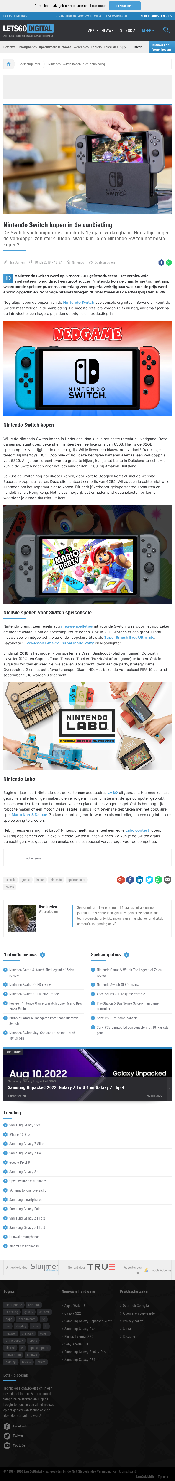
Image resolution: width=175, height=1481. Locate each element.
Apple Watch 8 (74, 1306)
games (26, 880)
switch (10, 887)
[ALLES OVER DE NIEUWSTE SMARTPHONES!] (28, 28)
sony (35, 1326)
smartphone (14, 1305)
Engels (166, 16)
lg (46, 1326)
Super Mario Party (78, 643)
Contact (128, 1329)
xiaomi (10, 1348)
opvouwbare (27, 1319)
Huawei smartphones (24, 1237)
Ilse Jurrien (17, 262)
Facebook (20, 1426)
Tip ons (163, 1477)
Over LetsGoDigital (136, 1306)
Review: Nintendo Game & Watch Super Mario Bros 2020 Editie (46, 1006)
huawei (11, 1333)
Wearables (81, 47)
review (26, 1362)
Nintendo (78, 262)
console (10, 880)
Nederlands (150, 16)
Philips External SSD (79, 1336)
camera (44, 1312)
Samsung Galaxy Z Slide (26, 1144)
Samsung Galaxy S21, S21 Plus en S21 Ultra (121, 16)
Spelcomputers (29, 64)
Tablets (96, 47)
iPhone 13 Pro (19, 1134)
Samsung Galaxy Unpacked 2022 (88, 1321)
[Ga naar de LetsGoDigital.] (8, 64)
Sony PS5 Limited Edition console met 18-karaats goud (133, 1030)
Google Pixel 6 (19, 1162)
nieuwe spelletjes (77, 626)
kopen (40, 880)
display (21, 1326)
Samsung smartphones (25, 1200)
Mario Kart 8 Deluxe (29, 815)
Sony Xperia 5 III (76, 1344)
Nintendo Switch (78, 302)
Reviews (9, 47)
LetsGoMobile (145, 1477)
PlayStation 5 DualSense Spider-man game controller (128, 1006)
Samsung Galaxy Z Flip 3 (27, 1227)
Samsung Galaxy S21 (24, 1172)
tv (22, 1348)
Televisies (111, 47)
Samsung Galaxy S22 (24, 1125)
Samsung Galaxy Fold (24, 1209)
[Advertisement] (87, 86)
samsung (12, 1312)
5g (43, 1319)
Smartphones (27, 47)
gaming (11, 1362)
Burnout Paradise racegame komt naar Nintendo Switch (43, 1021)
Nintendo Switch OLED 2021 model (34, 994)
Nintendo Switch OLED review (30, 985)
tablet (42, 1362)
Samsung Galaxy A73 (79, 1329)
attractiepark (14, 1340)
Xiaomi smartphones (24, 1246)
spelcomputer (76, 880)
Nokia (130, 30)
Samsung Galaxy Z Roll (25, 1153)
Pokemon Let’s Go (42, 643)
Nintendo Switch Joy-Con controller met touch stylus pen (42, 1035)
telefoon (34, 1305)
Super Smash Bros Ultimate (129, 637)
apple (33, 1340)
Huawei (108, 30)
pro (8, 1326)
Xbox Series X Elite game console (121, 994)
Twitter (18, 1436)
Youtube (19, 1445)
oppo (9, 1319)
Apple (93, 30)
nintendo (56, 880)
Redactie (129, 1336)
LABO (113, 793)
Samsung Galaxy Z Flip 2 (27, 1218)
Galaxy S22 (72, 1313)
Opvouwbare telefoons (55, 47)
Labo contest (137, 830)
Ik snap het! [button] (124, 6)
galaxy (28, 1312)
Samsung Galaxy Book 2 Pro (85, 1352)
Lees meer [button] (98, 6)
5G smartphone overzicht (27, 1190)
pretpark (27, 1333)
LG (120, 30)
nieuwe (32, 1355)
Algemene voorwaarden (140, 1313)
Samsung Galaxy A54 (79, 1360)
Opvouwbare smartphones (28, 1181)
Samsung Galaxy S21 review (60, 16)
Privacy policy (133, 1321)
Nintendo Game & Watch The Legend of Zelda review (41, 973)
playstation (13, 1355)
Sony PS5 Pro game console (117, 1018)
